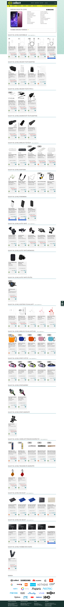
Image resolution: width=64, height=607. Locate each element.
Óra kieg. (35, 5)
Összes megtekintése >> (31, 35)
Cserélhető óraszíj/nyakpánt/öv (45, 18)
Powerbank (29, 19)
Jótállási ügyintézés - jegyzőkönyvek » (26, 603)
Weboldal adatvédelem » (37, 604)
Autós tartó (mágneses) (31, 22)
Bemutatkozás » (36, 603)
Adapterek (28, 18)
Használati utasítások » (11, 604)
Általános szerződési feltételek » (13, 603)
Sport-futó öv (42, 14)
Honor (29, 5)
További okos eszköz (43, 23)
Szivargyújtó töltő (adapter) (31, 15)
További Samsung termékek (18, 29)
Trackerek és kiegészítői (44, 19)
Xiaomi (24, 5)
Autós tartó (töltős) (30, 23)
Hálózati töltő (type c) (30, 14)
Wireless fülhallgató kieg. (44, 13)
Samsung (19, 5)
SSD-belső (42, 22)
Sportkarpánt (42, 15)
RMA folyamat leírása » (24, 604)
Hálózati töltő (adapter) (30, 13)
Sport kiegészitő (42, 17)
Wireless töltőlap (29, 17)
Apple (13, 5)
